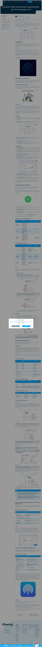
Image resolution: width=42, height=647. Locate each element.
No (15, 326)
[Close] (31, 320)
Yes (26, 326)
